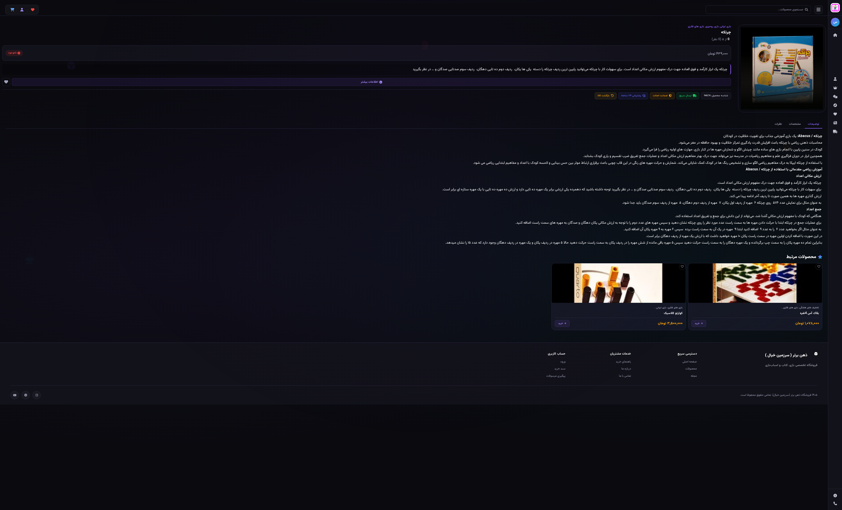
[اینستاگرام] (36, 395)
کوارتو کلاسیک (673, 313)
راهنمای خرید (623, 362)
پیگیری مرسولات (555, 376)
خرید (697, 323)
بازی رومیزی (712, 27)
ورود (562, 362)
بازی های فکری (696, 27)
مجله (694, 376)
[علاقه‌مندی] (818, 266)
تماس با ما (625, 376)
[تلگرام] (25, 395)
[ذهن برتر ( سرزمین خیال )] (835, 8)
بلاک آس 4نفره (809, 313)
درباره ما (626, 369)
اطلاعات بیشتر (369, 82)
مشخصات (795, 124)
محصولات (691, 369)
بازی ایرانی (725, 27)
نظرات (778, 124)
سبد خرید (559, 369)
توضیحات (813, 124)
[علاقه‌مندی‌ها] (33, 10)
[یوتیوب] (15, 395)
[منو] (818, 9)
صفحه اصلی (689, 362)
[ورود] (22, 10)
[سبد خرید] (11, 10)
